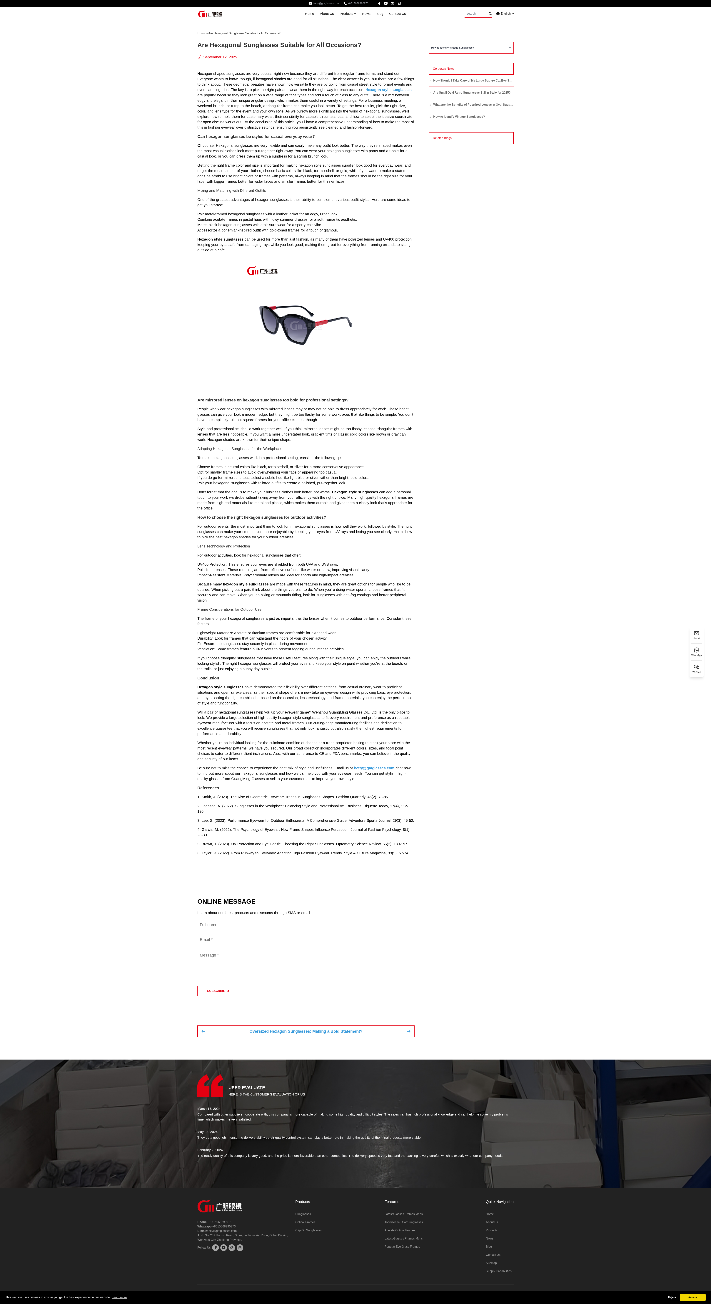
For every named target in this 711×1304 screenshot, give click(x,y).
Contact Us (397, 14)
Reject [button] (672, 1297)
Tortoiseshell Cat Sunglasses (404, 1222)
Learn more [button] (119, 1297)
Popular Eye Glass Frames (402, 1246)
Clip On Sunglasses (308, 1230)
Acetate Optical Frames (400, 1230)
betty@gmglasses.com (374, 768)
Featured (392, 1202)
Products (346, 14)
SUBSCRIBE (216, 990)
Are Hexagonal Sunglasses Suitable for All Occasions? (244, 33)
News (366, 14)
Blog (379, 14)
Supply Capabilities (499, 1271)
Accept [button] (692, 1297)
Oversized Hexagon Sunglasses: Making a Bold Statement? (305, 1031)
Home (309, 14)
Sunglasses (303, 1214)
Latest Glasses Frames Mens (404, 1214)
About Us (327, 14)
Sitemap (491, 1263)
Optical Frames (305, 1222)
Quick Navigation (500, 1202)
